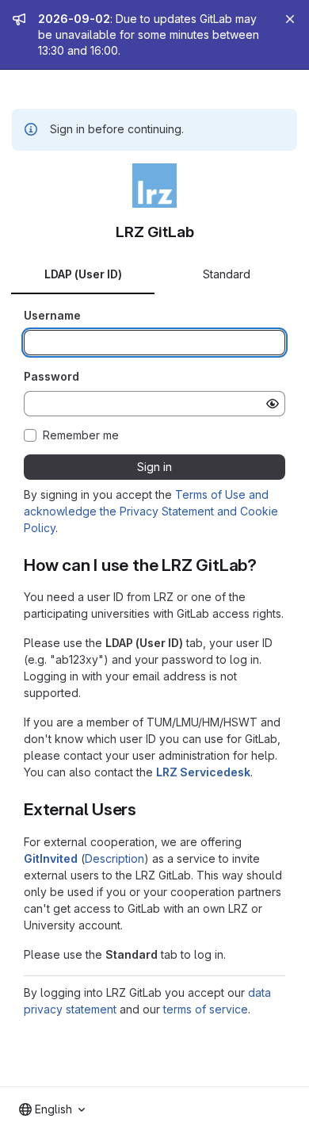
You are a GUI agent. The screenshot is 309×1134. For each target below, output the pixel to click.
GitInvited (51, 858)
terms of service (205, 1009)
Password (51, 376)
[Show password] (272, 403)
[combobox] (52, 1109)
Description (114, 858)
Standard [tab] (226, 274)
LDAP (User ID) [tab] (83, 274)
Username (52, 315)
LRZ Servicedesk (203, 772)
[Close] (289, 19)
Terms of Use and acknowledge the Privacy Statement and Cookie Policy (151, 511)
